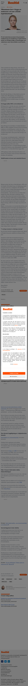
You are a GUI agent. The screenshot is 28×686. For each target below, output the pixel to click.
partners (16, 325)
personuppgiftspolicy (6, 350)
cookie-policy (19, 349)
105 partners (15, 364)
